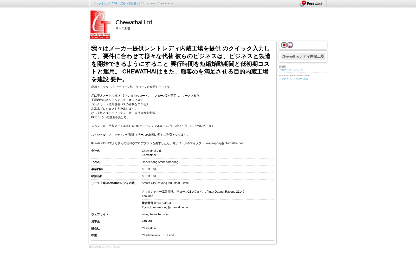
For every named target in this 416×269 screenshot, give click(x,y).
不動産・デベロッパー (141, 3)
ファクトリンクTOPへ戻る (109, 3)
